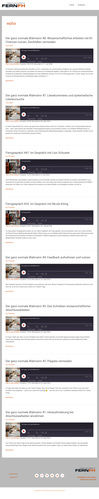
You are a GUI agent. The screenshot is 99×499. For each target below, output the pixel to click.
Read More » (10, 81)
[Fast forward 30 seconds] (49, 58)
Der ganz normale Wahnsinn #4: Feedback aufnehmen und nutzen (48, 257)
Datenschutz (13, 474)
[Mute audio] (31, 58)
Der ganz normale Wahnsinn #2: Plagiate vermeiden (39, 361)
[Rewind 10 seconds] (38, 58)
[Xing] (62, 475)
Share (40, 62)
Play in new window (12, 64)
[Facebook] (37, 475)
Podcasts (81, 5)
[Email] (42, 475)
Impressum (13, 477)
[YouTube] (52, 475)
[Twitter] (47, 475)
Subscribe (31, 62)
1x (42, 58)
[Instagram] (57, 475)
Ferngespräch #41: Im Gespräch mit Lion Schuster (38, 152)
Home (72, 5)
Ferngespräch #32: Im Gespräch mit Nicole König (37, 204)
